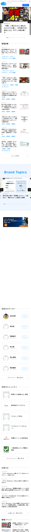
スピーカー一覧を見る (15, 377)
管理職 (16, 84)
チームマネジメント (6, 150)
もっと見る (16, 155)
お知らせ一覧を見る (15, 513)
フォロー (25, 316)
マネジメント (4, 58)
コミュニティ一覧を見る (15, 458)
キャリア (12, 56)
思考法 (3, 99)
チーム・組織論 (12, 58)
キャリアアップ (5, 86)
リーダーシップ (5, 56)
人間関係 (12, 84)
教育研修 (8, 99)
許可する (26, 5)
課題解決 (13, 99)
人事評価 (4, 148)
